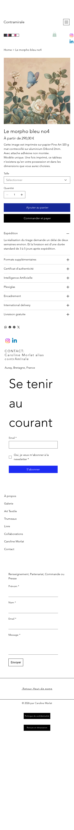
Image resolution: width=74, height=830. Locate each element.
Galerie (8, 503)
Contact (9, 549)
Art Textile (10, 511)
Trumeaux (10, 518)
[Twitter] (18, 327)
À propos (10, 496)
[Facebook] (10, 327)
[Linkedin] (71, 42)
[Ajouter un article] (21, 194)
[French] (7, 35)
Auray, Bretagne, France (20, 367)
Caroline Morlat (14, 541)
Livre (7, 526)
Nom (12, 602)
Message (14, 634)
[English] (15, 35)
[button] (54, 34)
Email (12, 618)
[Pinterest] (14, 327)
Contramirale (14, 22)
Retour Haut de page (37, 688)
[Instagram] (71, 35)
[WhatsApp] (5, 327)
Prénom (13, 586)
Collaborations (13, 534)
